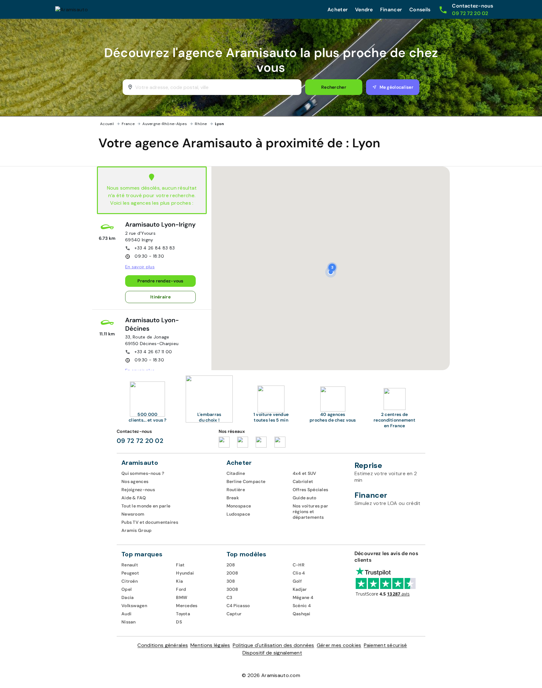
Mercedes (186, 605)
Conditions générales (162, 645)
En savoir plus (140, 267)
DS (179, 622)
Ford (181, 589)
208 (230, 565)
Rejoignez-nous (138, 489)
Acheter (337, 9)
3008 (232, 589)
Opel (126, 589)
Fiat (180, 565)
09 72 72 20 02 (140, 441)
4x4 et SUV (304, 473)
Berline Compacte (246, 481)
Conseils (419, 9)
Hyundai (185, 573)
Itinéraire (160, 297)
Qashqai (302, 614)
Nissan (128, 622)
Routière (235, 489)
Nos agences (134, 481)
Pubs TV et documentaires (149, 522)
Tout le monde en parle (145, 506)
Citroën (129, 581)
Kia (179, 581)
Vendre (364, 9)
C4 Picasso (238, 605)
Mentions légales (210, 645)
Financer (391, 9)
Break (232, 498)
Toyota (183, 614)
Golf (297, 581)
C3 (229, 597)
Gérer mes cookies (339, 645)
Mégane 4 (303, 597)
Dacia (127, 597)
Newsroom (132, 514)
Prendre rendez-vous (160, 281)
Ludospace (238, 514)
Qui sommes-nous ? (142, 473)
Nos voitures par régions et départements (310, 511)
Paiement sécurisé (385, 645)
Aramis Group (136, 530)
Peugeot (130, 573)
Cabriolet (303, 481)
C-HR (299, 565)
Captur (234, 614)
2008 (232, 573)
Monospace (238, 506)
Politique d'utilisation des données (273, 645)
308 (230, 581)
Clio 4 (299, 573)
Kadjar (300, 589)
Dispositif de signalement (272, 652)
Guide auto (304, 498)
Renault (129, 565)
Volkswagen (134, 605)
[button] (332, 267)
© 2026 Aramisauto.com (271, 675)
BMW (181, 597)
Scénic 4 (302, 605)
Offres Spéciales (310, 489)
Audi (126, 614)
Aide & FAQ (133, 498)
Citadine (235, 473)
